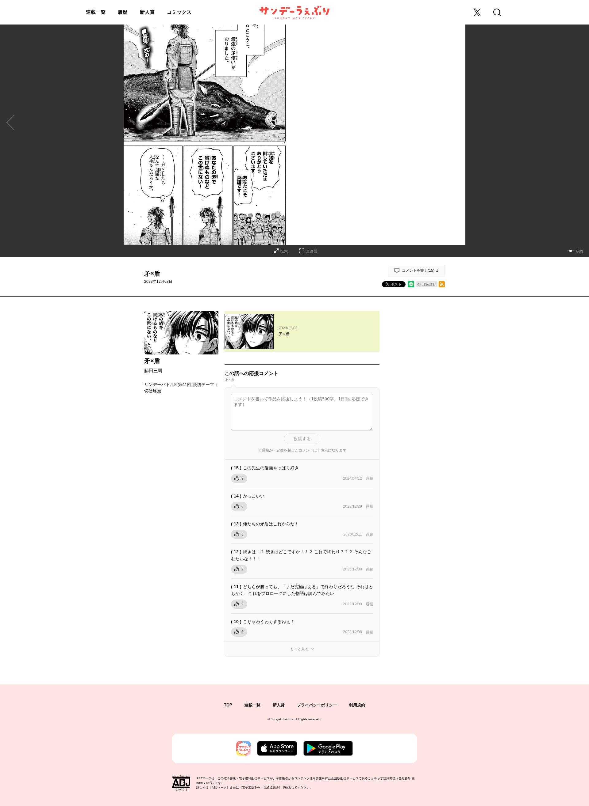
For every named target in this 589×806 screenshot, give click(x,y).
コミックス (179, 12)
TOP (228, 705)
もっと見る (299, 649)
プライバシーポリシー (317, 705)
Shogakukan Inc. (283, 719)
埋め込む (429, 284)
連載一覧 (96, 12)
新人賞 (147, 12)
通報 (369, 478)
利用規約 (357, 705)
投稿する (302, 438)
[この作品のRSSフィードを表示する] (442, 284)
